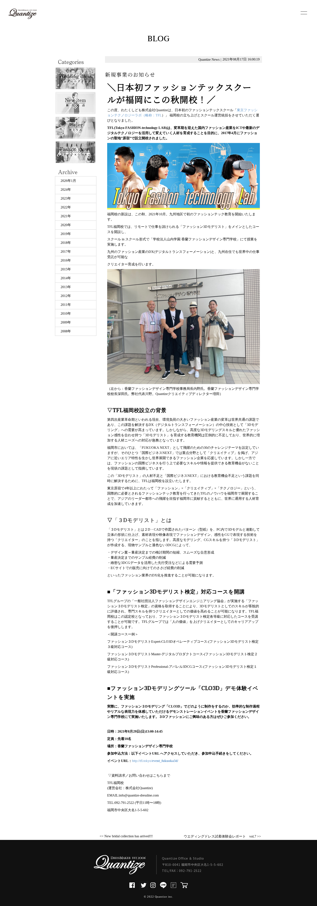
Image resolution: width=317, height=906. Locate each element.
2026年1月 (68, 180)
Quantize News (209, 59)
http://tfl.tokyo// (155, 761)
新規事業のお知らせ (130, 74)
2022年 (66, 207)
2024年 (66, 189)
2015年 (66, 269)
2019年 (66, 234)
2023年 (66, 198)
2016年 (66, 260)
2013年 (66, 287)
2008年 (66, 331)
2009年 (66, 322)
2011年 (66, 304)
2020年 (66, 225)
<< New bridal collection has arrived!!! (126, 836)
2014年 (66, 278)
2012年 (66, 296)
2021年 (66, 216)
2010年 (66, 313)
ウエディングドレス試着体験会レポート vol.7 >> (222, 836)
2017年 (66, 251)
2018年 (66, 242)
